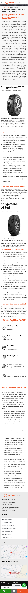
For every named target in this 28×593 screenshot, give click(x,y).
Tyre (7, 7)
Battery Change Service (8, 525)
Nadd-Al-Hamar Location (10, 561)
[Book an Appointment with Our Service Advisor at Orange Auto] (14, 591)
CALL (6, 591)
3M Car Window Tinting (7, 531)
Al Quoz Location (7, 542)
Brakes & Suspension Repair (9, 528)
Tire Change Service (7, 519)
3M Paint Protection (6, 534)
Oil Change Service (7, 522)
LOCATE (24, 591)
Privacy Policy (5, 587)
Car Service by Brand (7, 537)
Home (3, 7)
